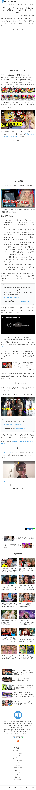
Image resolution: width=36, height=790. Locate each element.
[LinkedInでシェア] (30, 421)
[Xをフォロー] (17, 737)
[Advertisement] (18, 49)
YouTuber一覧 (11, 732)
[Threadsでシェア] (16, 421)
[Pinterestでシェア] (27, 421)
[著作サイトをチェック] (14, 737)
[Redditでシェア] (19, 421)
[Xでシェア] (26, 529)
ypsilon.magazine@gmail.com (13, 730)
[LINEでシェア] (34, 529)
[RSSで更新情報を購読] (18, 741)
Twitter (9, 724)
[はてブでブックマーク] (32, 529)
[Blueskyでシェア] (28, 529)
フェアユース (7, 453)
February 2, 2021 (21, 428)
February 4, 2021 (25, 301)
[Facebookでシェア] (30, 529)
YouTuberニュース (15, 485)
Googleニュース (24, 724)
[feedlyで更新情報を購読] (22, 737)
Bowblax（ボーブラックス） (27, 485)
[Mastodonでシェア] (6, 421)
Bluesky (15, 724)
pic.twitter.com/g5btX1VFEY (12, 297)
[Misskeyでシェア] (11, 421)
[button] (33, 421)
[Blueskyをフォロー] (19, 737)
